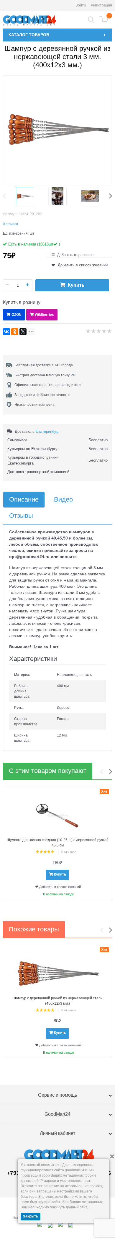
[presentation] (6, 196)
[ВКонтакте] (6, 331)
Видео (63, 499)
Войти (80, 5)
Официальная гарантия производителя (47, 385)
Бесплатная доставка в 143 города (43, 365)
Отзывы (21, 515)
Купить (76, 285)
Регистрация (101, 5)
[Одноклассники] (14, 331)
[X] (23, 331)
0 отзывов (10, 224)
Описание (24, 499)
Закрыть (30, 1216)
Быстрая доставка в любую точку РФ (44, 375)
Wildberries (44, 315)
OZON (17, 315)
